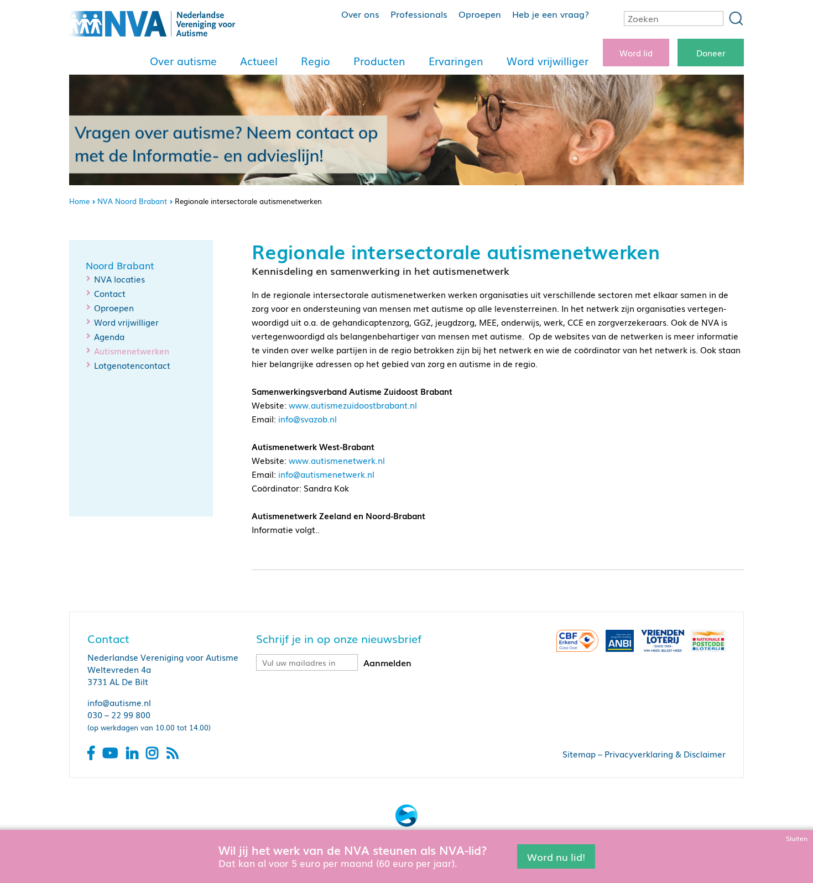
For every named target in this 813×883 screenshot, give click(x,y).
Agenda (109, 336)
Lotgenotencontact (132, 365)
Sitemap (579, 754)
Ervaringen (456, 61)
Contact (110, 293)
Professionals (418, 13)
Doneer (711, 52)
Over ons (360, 13)
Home (79, 201)
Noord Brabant (120, 265)
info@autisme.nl (119, 702)
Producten (379, 61)
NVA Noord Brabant (132, 201)
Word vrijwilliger (547, 61)
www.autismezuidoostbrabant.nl (353, 405)
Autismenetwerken (131, 351)
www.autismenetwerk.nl (337, 460)
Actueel (259, 61)
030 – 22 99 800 (118, 714)
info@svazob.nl (307, 418)
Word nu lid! (556, 856)
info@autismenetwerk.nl (326, 474)
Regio (315, 61)
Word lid (636, 52)
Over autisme (183, 61)
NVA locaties (119, 279)
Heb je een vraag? (550, 13)
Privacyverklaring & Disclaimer (665, 754)
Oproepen (479, 13)
